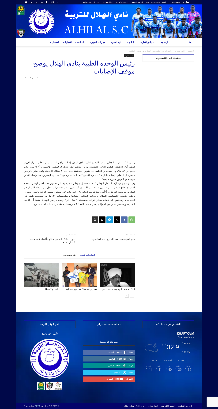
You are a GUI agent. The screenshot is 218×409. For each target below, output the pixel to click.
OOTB (37, 406)
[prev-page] (132, 296)
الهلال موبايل (108, 2)
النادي (131, 42)
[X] (31, 2)
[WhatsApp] (131, 219)
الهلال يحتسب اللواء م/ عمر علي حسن (118, 289)
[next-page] (127, 296)
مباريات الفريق (98, 42)
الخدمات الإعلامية (137, 2)
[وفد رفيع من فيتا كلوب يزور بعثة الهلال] (79, 275)
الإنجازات (67, 42)
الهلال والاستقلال (51, 289)
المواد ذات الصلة (87, 255)
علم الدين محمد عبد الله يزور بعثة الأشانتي (113, 239)
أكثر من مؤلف (69, 255)
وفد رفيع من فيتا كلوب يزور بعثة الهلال (80, 289)
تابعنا (131, 352)
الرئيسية (165, 42)
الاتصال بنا (54, 42)
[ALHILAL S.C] (109, 21)
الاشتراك (129, 379)
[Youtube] (26, 2)
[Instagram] (52, 2)
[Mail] (42, 2)
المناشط (80, 42)
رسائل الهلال (95, 2)
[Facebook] (57, 2)
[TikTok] (36, 2)
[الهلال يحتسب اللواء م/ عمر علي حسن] (117, 275)
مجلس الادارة (147, 42)
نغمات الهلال (86, 2)
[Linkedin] (47, 2)
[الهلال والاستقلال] (41, 275)
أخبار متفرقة (179, 51)
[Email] (102, 219)
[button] (190, 42)
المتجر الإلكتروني (122, 2)
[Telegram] (109, 219)
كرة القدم (116, 42)
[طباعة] (95, 219)
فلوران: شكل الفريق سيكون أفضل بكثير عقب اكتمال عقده (52, 241)
